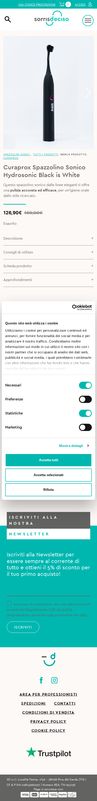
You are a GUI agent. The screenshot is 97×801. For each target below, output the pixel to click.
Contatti (65, 703)
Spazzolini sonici (16, 154)
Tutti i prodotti (45, 154)
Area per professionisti (48, 694)
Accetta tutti (48, 460)
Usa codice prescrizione (36, 4)
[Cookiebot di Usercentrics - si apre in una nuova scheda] (72, 307)
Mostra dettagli (71, 446)
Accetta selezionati (48, 475)
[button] (88, 93)
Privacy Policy (48, 721)
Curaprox (10, 158)
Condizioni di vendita (48, 712)
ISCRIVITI (23, 627)
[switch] (85, 398)
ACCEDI (80, 4)
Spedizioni (33, 703)
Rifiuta (48, 489)
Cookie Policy (49, 730)
